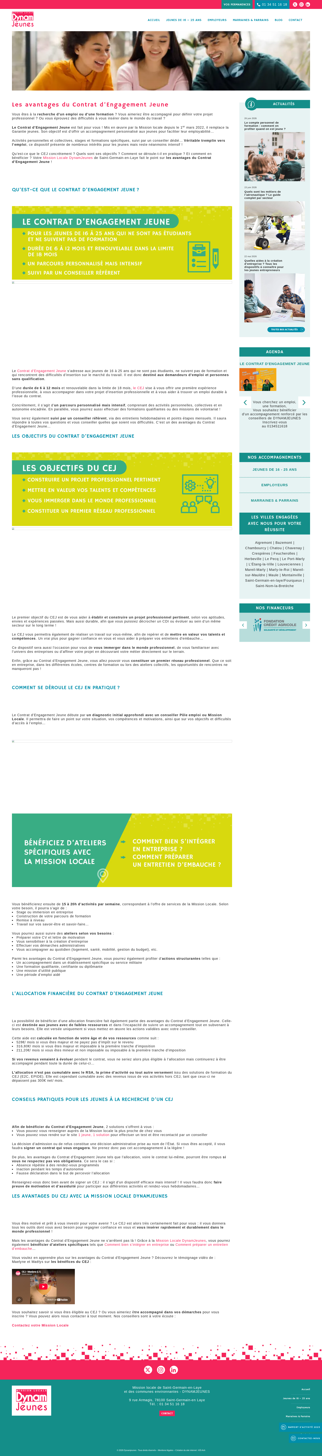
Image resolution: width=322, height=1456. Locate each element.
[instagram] (161, 1370)
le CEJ (138, 388)
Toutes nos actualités (284, 329)
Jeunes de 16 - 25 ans (275, 470)
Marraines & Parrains (274, 500)
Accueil (154, 20)
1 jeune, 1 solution (94, 1135)
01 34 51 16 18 (172, 1404)
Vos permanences (237, 4)
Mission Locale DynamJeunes (68, 158)
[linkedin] (174, 1370)
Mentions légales (165, 1450)
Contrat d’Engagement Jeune (41, 371)
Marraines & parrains (251, 20)
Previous (245, 402)
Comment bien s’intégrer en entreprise (137, 1245)
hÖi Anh (201, 1450)
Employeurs (217, 20)
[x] (148, 1370)
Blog (278, 20)
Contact (295, 20)
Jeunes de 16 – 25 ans (184, 20)
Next (304, 402)
